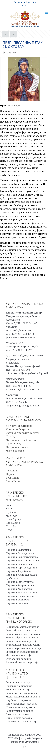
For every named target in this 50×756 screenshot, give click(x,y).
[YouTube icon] (26, 5)
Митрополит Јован (17, 447)
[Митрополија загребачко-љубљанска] (25, 18)
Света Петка (13, 481)
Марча (10, 474)
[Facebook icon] (23, 5)
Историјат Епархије (17, 429)
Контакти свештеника (19, 425)
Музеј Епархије (15, 450)
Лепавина (12, 470)
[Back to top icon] (44, 750)
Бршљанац (12, 477)
